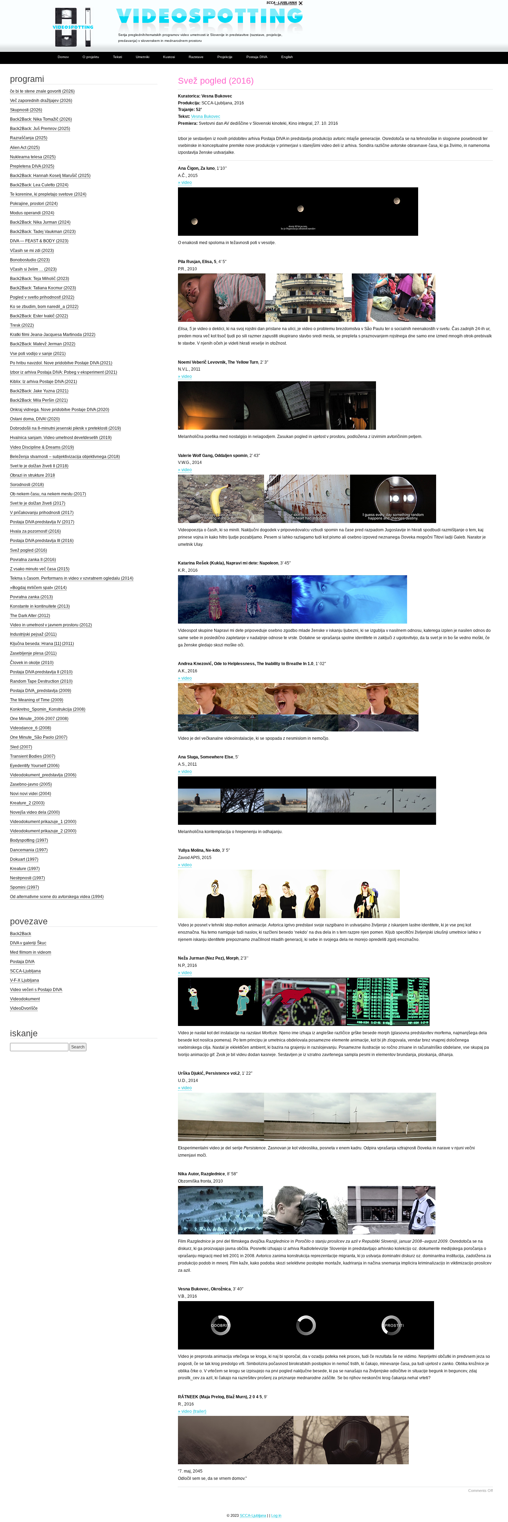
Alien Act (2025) (25, 147)
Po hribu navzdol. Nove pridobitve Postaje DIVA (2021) (61, 363)
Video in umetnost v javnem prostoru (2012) (51, 625)
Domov (63, 57)
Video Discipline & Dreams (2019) (42, 447)
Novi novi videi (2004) (30, 793)
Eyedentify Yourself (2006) (34, 765)
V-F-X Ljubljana (24, 980)
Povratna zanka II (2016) (33, 559)
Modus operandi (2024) (32, 213)
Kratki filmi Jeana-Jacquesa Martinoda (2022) (52, 334)
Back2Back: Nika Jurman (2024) (40, 222)
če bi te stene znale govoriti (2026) (42, 91)
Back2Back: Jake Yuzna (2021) (39, 391)
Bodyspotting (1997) (29, 840)
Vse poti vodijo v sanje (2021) (38, 353)
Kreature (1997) (25, 868)
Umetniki (142, 57)
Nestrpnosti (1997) (27, 878)
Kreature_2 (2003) (27, 803)
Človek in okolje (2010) (32, 662)
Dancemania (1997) (29, 850)
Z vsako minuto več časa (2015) (39, 569)
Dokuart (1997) (24, 859)
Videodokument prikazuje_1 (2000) (43, 821)
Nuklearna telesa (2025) (33, 157)
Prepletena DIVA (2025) (32, 166)
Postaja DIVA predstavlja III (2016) (42, 540)
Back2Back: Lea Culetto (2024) (39, 185)
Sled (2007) (21, 747)
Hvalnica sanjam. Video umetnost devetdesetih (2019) (61, 437)
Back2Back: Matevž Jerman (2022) (42, 344)
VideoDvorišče (24, 1008)
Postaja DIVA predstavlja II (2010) (41, 672)
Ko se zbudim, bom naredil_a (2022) (44, 306)
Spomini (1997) (24, 887)
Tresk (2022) (22, 325)
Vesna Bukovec (205, 116)
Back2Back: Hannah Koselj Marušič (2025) (50, 175)
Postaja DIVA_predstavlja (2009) (40, 690)
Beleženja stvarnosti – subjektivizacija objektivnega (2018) (65, 456)
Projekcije (225, 57)
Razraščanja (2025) (28, 138)
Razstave (196, 57)
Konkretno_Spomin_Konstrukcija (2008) (47, 709)
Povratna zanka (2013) (31, 597)
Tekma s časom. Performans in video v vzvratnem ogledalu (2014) (71, 578)
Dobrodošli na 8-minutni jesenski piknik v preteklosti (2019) (65, 428)
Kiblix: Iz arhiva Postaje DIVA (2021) (43, 381)
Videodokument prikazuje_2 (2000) (43, 831)
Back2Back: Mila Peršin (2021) (39, 400)
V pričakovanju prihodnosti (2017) (42, 512)
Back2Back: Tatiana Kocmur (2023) (43, 288)
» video (185, 182)
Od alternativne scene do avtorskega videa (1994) (57, 896)
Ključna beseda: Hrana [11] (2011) (42, 643)
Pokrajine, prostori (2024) (34, 203)
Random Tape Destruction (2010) (41, 681)
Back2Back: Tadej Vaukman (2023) (43, 231)
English (287, 57)
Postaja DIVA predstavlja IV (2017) (42, 522)
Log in (276, 1515)
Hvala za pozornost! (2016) (35, 531)
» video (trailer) (192, 1411)
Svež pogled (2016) (216, 80)
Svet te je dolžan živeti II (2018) (39, 466)
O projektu (91, 57)
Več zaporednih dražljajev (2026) (41, 100)
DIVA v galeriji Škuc (28, 943)
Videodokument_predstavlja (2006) (43, 775)
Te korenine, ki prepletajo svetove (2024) (48, 194)
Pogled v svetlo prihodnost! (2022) (42, 297)
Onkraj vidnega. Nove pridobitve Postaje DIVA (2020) (59, 409)
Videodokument (25, 999)
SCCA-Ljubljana (25, 971)
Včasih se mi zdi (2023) (32, 250)
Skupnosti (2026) (26, 110)
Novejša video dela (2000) (35, 812)
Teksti (117, 57)
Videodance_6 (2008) (30, 728)
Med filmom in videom (30, 952)
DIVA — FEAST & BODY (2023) (39, 241)
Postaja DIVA (256, 57)
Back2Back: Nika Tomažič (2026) (41, 119)
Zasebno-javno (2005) (31, 784)
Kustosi (169, 57)
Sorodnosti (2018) (27, 484)
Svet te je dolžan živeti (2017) (37, 503)
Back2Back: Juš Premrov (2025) (40, 128)
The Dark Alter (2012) (30, 615)
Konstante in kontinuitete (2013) (40, 606)
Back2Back (20, 933)
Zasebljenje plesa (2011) (33, 653)
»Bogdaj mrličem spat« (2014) (38, 587)
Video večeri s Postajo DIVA (36, 989)
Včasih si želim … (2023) (33, 269)
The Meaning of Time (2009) (36, 700)
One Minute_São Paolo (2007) (38, 737)
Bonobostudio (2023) (30, 260)
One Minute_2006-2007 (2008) (39, 718)
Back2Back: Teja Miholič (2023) (39, 278)
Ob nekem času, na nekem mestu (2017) (48, 494)
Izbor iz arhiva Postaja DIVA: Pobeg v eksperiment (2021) (63, 372)
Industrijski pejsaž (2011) (33, 634)
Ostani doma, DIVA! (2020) (35, 419)
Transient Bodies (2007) (32, 756)
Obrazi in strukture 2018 (32, 475)
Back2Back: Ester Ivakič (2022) (39, 316)
